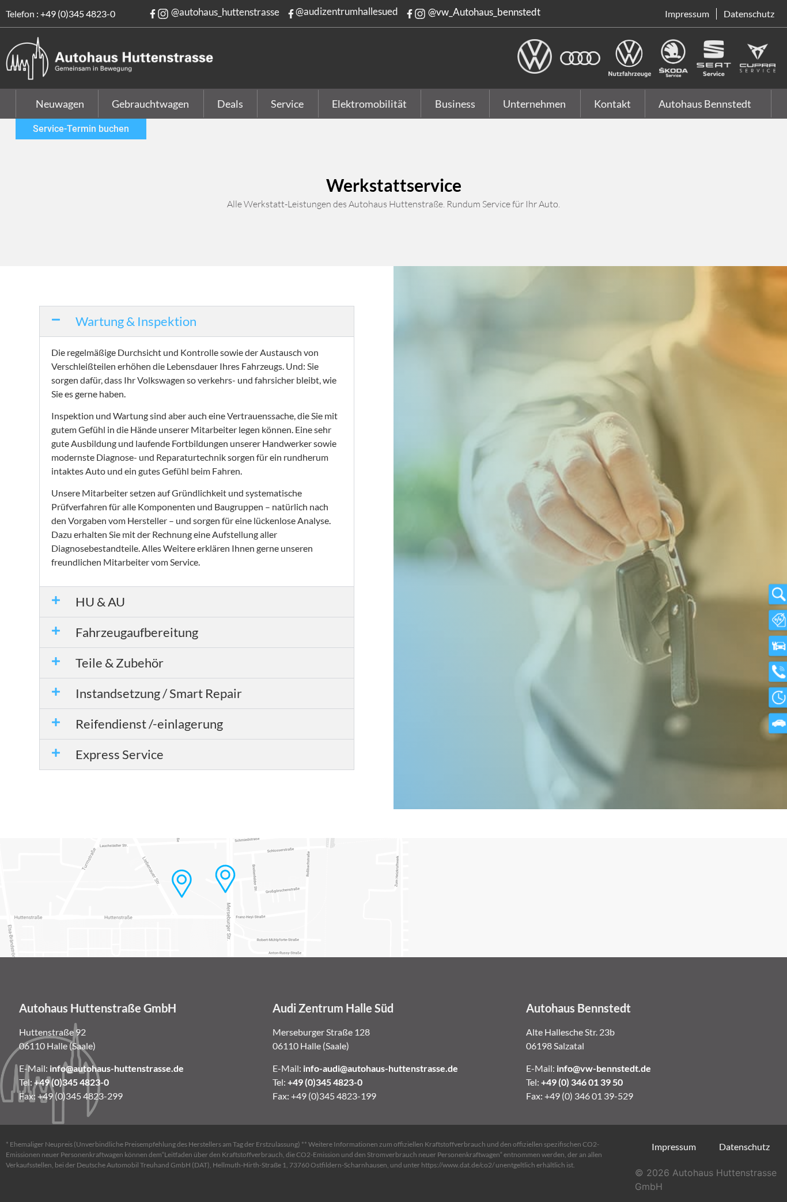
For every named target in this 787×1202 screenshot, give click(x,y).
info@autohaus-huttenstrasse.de (117, 1068)
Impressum (687, 13)
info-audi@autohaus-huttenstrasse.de (380, 1068)
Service (287, 103)
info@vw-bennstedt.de (604, 1068)
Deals (230, 103)
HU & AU (100, 601)
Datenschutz (749, 13)
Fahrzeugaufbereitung (136, 632)
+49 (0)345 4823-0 (77, 13)
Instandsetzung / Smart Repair (158, 693)
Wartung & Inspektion (135, 321)
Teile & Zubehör (119, 662)
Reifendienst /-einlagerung (149, 723)
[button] (196, 321)
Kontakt (612, 103)
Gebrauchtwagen (150, 103)
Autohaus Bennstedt (705, 103)
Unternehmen (534, 103)
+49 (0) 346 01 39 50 (582, 1081)
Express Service (119, 754)
